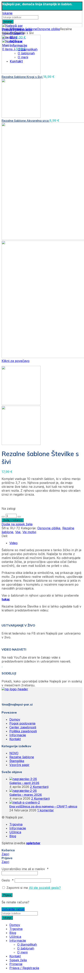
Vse (18, 532)
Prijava (7, 895)
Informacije (17, 735)
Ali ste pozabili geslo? (45, 888)
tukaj (5, 599)
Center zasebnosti (22, 727)
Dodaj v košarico (12, 520)
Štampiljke (16, 761)
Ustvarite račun (13, 909)
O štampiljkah (27, 944)
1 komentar (45, 810)
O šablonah (25, 948)
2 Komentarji (39, 787)
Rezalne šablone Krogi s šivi (22, 77)
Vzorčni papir (19, 765)
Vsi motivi (29, 532)
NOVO (13, 753)
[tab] (45, 543)
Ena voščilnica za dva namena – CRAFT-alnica (43, 806)
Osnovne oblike (48, 29)
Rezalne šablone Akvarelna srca (25, 120)
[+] (19, 516)
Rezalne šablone (24, 29)
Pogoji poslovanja (22, 723)
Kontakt (15, 739)
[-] (3, 516)
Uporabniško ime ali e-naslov (25, 869)
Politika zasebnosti (23, 731)
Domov (7, 29)
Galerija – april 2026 (24, 783)
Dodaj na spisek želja (17, 524)
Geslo (8, 880)
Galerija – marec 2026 (25, 795)
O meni (22, 952)
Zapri (5, 854)
